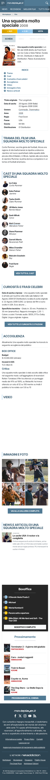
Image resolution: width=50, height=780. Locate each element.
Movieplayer (6, 14)
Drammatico (34, 109)
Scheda (9, 39)
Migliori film (30, 9)
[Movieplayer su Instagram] (25, 715)
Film (15, 14)
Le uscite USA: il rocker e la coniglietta (26, 536)
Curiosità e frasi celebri (17, 79)
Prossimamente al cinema (25, 698)
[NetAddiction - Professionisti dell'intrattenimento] (31, 755)
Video (9, 85)
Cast (9, 76)
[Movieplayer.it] (15, 3)
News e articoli (13, 91)
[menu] (3, 3)
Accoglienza (12, 82)
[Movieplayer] (25, 711)
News (4, 9)
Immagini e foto (14, 88)
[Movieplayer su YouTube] (29, 715)
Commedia (23, 109)
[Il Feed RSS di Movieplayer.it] (34, 715)
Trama (10, 73)
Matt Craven (14, 223)
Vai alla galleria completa (25, 511)
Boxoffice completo (25, 627)
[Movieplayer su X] (20, 715)
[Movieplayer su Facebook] (15, 715)
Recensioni (15, 9)
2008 (21, 113)
